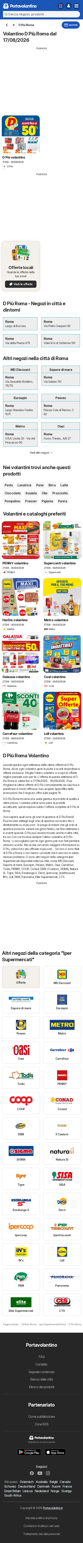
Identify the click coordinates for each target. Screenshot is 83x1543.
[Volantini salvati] (60, 6)
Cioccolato (13, 493)
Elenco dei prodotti (41, 1387)
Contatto (41, 1364)
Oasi (57, 865)
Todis (6, 869)
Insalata (31, 493)
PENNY (15, 869)
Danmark (43, 1486)
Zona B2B (42, 1424)
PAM (17, 877)
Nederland (42, 1491)
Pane (40, 485)
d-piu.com (29, 825)
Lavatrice (24, 485)
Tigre (10, 873)
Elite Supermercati (46, 877)
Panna (62, 501)
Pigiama (47, 501)
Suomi (56, 1486)
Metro (49, 865)
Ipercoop (52, 873)
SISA (17, 873)
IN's (5, 877)
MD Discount (66, 861)
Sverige (66, 1491)
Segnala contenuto (41, 1372)
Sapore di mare (12, 865)
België (53, 1482)
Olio (45, 493)
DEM (43, 869)
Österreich (27, 1482)
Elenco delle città (41, 1379)
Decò (41, 873)
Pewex (40, 865)
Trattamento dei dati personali (41, 1534)
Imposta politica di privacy (41, 1518)
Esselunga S (29, 873)
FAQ (41, 1357)
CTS (61, 877)
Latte (64, 485)
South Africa (12, 1495)
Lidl (11, 877)
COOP (25, 869)
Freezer (31, 501)
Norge (55, 1491)
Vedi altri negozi (39, 452)
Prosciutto (60, 493)
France (67, 1486)
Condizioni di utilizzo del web (42, 1526)
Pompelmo (12, 501)
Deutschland (26, 1486)
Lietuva (27, 1491)
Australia (41, 1482)
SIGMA (64, 869)
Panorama (27, 877)
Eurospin (29, 865)
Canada (65, 1482)
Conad (35, 869)
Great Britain (12, 1491)
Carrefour (67, 865)
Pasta (9, 485)
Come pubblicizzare (41, 1417)
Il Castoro (53, 869)
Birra (52, 485)
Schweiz (10, 1486)
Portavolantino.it (52, 1508)
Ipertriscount (67, 873)
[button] (68, 6)
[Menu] (76, 6)
